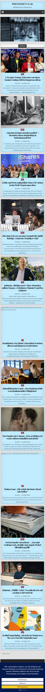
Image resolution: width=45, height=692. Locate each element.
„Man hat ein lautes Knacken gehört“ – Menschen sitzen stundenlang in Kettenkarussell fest (22, 135)
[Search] (43, 12)
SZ (22, 340)
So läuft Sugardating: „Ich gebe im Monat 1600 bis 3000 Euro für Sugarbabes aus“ (22, 636)
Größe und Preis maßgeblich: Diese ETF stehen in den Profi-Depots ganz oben (22, 183)
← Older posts (5, 653)
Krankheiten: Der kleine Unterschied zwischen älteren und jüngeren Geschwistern (22, 344)
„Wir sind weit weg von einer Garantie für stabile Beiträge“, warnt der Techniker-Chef (22, 237)
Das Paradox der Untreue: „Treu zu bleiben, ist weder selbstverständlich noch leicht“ (22, 437)
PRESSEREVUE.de (22, 3)
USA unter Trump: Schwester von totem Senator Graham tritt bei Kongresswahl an (22, 78)
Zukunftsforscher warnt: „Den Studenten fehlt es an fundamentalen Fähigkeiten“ (22, 389)
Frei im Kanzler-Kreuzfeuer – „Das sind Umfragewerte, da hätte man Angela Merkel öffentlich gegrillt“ (22, 545)
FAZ (22, 74)
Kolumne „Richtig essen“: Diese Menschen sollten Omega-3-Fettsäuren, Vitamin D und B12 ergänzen (22, 288)
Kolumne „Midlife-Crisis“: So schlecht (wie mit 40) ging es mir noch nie (22, 591)
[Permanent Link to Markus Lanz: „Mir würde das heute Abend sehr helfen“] (22, 469)
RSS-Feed (17, 83)
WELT (22, 129)
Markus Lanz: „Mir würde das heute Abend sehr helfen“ (22, 490)
